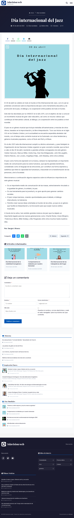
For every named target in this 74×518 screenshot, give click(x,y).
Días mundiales (41, 13)
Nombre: (7, 300)
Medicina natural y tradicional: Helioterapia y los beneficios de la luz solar (17, 492)
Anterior (54, 236)
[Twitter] (8, 458)
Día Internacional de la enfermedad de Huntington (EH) (22, 417)
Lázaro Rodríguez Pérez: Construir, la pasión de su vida (23, 392)
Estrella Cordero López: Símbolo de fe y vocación (21, 369)
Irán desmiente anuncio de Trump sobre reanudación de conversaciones (17, 504)
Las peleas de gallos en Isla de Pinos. (12, 346)
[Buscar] (66, 3)
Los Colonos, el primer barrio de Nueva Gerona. (15, 351)
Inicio (32, 13)
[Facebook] (3, 458)
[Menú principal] (71, 3)
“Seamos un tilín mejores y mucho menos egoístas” (21, 405)
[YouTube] (12, 458)
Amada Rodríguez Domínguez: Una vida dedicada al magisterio (19, 377)
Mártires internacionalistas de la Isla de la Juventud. (16, 357)
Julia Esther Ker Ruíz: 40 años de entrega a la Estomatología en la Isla (27, 384)
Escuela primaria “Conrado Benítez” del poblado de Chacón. (19, 340)
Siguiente (63, 236)
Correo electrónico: (43, 300)
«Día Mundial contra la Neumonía (16, 423)
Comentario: (8, 282)
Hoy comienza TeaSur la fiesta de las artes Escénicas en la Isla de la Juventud (17, 485)
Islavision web (14, 2)
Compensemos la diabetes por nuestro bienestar (35, 264)
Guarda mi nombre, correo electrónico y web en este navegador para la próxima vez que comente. (53, 312)
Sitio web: (7, 308)
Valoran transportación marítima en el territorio (14, 498)
